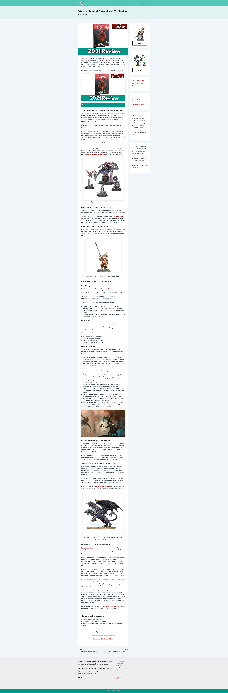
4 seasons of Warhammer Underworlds (95, 154)
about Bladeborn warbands (102, 486)
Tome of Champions (87, 548)
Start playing (116, 3)
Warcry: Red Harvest (109, 288)
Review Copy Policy (137, 101)
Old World (118, 665)
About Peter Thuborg (137, 83)
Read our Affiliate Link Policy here (89, 673)
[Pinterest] (81, 677)
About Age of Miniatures (138, 80)
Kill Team (117, 671)
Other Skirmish (119, 673)
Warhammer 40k (119, 661)
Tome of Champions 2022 (113, 606)
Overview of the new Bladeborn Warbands (94, 621)
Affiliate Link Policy (137, 97)
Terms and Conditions (138, 104)
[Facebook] (79, 677)
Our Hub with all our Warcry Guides (93, 619)
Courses (136, 3)
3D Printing (124, 3)
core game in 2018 (106, 60)
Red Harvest (106, 133)
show (96, 104)
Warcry (119, 229)
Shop (130, 3)
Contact (134, 85)
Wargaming (95, 3)
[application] (98, 3)
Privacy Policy (136, 99)
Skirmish (104, 3)
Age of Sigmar (85, 353)
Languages (142, 3)
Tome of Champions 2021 (88, 58)
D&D (110, 3)
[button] (149, 3)
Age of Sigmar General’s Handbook (100, 117)
